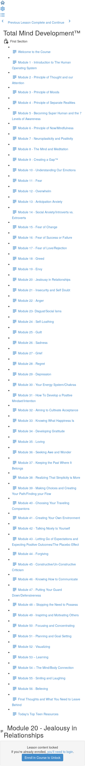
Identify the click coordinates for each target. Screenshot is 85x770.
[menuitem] (2, 10)
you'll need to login (60, 751)
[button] (2, 4)
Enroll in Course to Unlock (42, 757)
